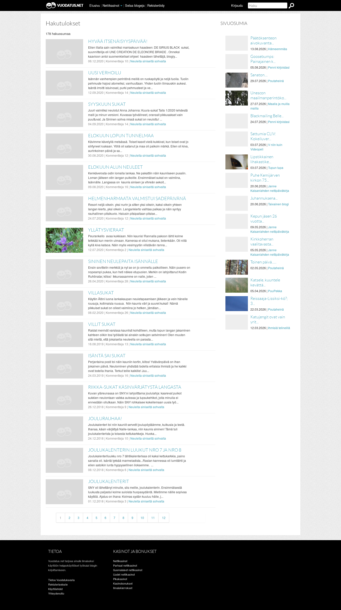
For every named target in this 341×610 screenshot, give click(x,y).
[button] (121, 5)
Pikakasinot (120, 579)
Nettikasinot (111, 5)
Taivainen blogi (278, 204)
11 (153, 517)
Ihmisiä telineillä (279, 328)
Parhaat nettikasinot (125, 565)
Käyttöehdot (55, 589)
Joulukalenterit (108, 481)
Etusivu (94, 5)
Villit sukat (102, 324)
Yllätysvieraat (106, 230)
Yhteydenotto (56, 593)
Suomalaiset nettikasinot (127, 570)
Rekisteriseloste (58, 584)
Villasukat (101, 292)
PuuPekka (275, 291)
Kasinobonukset (123, 583)
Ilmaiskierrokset (122, 588)
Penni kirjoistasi (279, 67)
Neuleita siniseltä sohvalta (148, 61)
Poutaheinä (276, 81)
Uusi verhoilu (104, 72)
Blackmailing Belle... (267, 116)
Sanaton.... (259, 75)
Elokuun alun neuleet (115, 167)
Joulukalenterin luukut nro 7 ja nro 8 (134, 450)
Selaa (135, 5)
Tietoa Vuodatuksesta (61, 580)
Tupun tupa (275, 167)
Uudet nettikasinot (124, 574)
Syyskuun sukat (107, 104)
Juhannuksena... (264, 198)
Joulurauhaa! (105, 418)
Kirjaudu (237, 5)
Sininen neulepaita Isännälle (123, 261)
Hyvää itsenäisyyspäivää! (118, 41)
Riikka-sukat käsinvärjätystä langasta (134, 387)
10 (142, 517)
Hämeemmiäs (277, 49)
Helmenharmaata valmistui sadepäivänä (137, 198)
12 (164, 517)
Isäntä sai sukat (107, 355)
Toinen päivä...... (263, 262)
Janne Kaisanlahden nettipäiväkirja (269, 188)
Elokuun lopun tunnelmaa (121, 135)
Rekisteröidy (156, 5)
